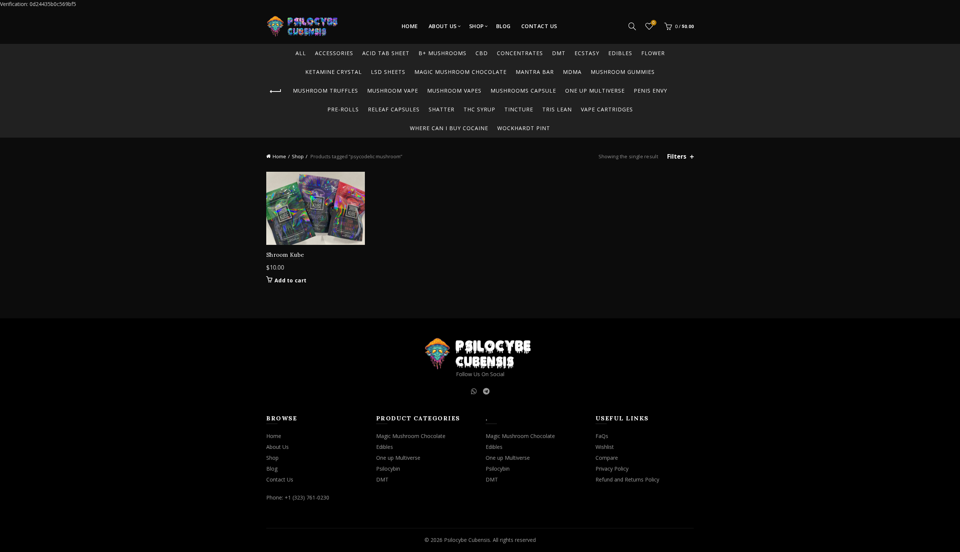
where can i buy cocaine (449, 128)
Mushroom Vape (392, 90)
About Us (443, 26)
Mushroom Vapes (454, 90)
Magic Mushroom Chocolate (460, 71)
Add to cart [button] (290, 280)
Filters (676, 156)
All (301, 53)
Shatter (441, 109)
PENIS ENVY (650, 90)
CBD (482, 53)
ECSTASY (586, 53)
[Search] (632, 26)
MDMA (572, 71)
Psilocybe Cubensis (467, 539)
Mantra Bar (535, 71)
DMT (559, 53)
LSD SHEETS (388, 71)
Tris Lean (557, 109)
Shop (476, 26)
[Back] (275, 91)
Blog (503, 26)
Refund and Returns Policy (627, 479)
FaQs (602, 436)
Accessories (334, 53)
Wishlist (653, 23)
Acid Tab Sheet (386, 53)
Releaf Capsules (394, 109)
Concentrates (520, 53)
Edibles (620, 53)
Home (410, 26)
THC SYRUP (479, 109)
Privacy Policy (612, 468)
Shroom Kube (285, 254)
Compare (607, 457)
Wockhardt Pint (523, 128)
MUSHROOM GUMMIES (623, 71)
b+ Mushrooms (442, 53)
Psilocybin (388, 468)
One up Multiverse (595, 90)
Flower (653, 53)
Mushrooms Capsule (523, 90)
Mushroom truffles (325, 90)
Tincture (518, 109)
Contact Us (539, 26)
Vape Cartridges (607, 109)
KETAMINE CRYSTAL (333, 71)
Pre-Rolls (343, 109)
